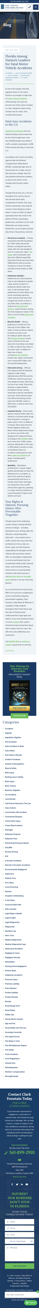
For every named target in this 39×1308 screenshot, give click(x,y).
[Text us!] (30, 1303)
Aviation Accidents (12, 759)
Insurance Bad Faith (13, 905)
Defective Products (13, 834)
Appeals (8, 733)
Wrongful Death (11, 1076)
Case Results (10, 799)
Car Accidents (10, 795)
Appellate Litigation (13, 737)
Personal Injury (11, 979)
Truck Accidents (11, 1054)
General (8, 891)
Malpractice (10, 927)
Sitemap (10, 1281)
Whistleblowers (11, 1067)
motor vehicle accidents (17, 98)
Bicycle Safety (10, 768)
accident (15, 622)
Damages (9, 830)
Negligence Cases (12, 953)
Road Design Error (12, 1006)
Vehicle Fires (10, 1063)
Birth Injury (9, 773)
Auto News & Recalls (13, 755)
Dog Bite (8, 847)
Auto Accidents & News (14, 746)
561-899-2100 (14, 641)
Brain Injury (9, 781)
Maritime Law (10, 931)
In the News (10, 900)
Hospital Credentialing (14, 896)
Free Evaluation (19, 1266)
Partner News (10, 970)
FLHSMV (24, 439)
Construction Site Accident (16, 812)
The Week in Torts (12, 1041)
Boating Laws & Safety (14, 777)
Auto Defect (10, 751)
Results (8, 1001)
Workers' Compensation (15, 1072)
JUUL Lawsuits (10, 909)
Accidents (9, 729)
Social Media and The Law (15, 1028)
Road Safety (10, 1010)
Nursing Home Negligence (16, 966)
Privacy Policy (20, 1281)
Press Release (10, 988)
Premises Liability (12, 984)
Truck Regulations (12, 1058)
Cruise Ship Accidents (14, 825)
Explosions (9, 874)
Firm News (9, 883)
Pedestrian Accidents (13, 975)
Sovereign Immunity (13, 1032)
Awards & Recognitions (14, 764)
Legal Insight (10, 918)
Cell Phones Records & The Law (18, 803)
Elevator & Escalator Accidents (17, 865)
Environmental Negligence (16, 869)
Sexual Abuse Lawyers (14, 1019)
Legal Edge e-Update (13, 913)
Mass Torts (9, 935)
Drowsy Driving (11, 852)
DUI (6, 856)
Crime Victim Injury (12, 821)
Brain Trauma (10, 786)
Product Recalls (11, 997)
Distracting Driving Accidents (17, 843)
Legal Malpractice (12, 922)
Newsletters (10, 962)
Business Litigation (12, 790)
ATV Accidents (11, 742)
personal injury (15, 576)
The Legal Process (12, 1036)
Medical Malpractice (13, 940)
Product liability (11, 992)
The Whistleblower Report (16, 1045)
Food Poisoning (11, 887)
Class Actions (10, 808)
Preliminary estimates (14, 131)
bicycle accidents (21, 355)
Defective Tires (11, 839)
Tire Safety (9, 1050)
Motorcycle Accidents (14, 949)
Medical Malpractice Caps (15, 944)
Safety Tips (9, 1014)
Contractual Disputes (13, 817)
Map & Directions (19, 1176)
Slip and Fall (10, 1023)
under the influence (20, 455)
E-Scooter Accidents (13, 861)
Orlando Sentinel (18, 338)
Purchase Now (19, 716)
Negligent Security (12, 957)
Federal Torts (10, 878)
